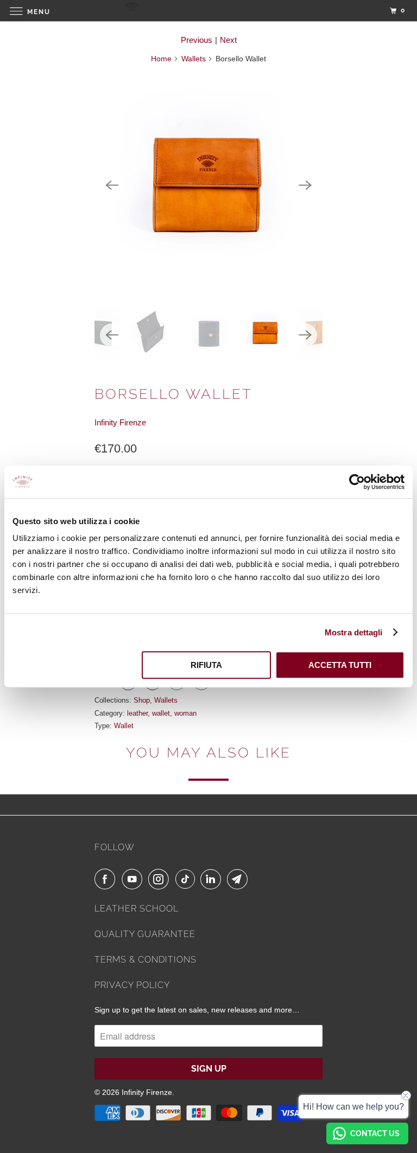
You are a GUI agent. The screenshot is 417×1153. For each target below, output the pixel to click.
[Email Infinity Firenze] (239, 879)
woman (185, 713)
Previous (196, 39)
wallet (161, 713)
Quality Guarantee (144, 934)
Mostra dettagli (354, 632)
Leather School (136, 908)
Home (161, 58)
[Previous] (112, 185)
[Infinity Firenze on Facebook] (106, 879)
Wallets (193, 58)
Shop (142, 700)
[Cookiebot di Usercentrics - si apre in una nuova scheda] (357, 482)
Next (228, 39)
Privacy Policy (132, 985)
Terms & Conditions (145, 959)
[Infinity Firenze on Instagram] (160, 879)
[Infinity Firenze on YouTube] (134, 879)
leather (137, 713)
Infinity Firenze (120, 422)
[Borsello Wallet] (208, 185)
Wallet (124, 726)
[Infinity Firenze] (208, 10)
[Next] (305, 185)
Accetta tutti (339, 665)
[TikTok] (186, 879)
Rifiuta (206, 665)
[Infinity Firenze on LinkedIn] (212, 879)
